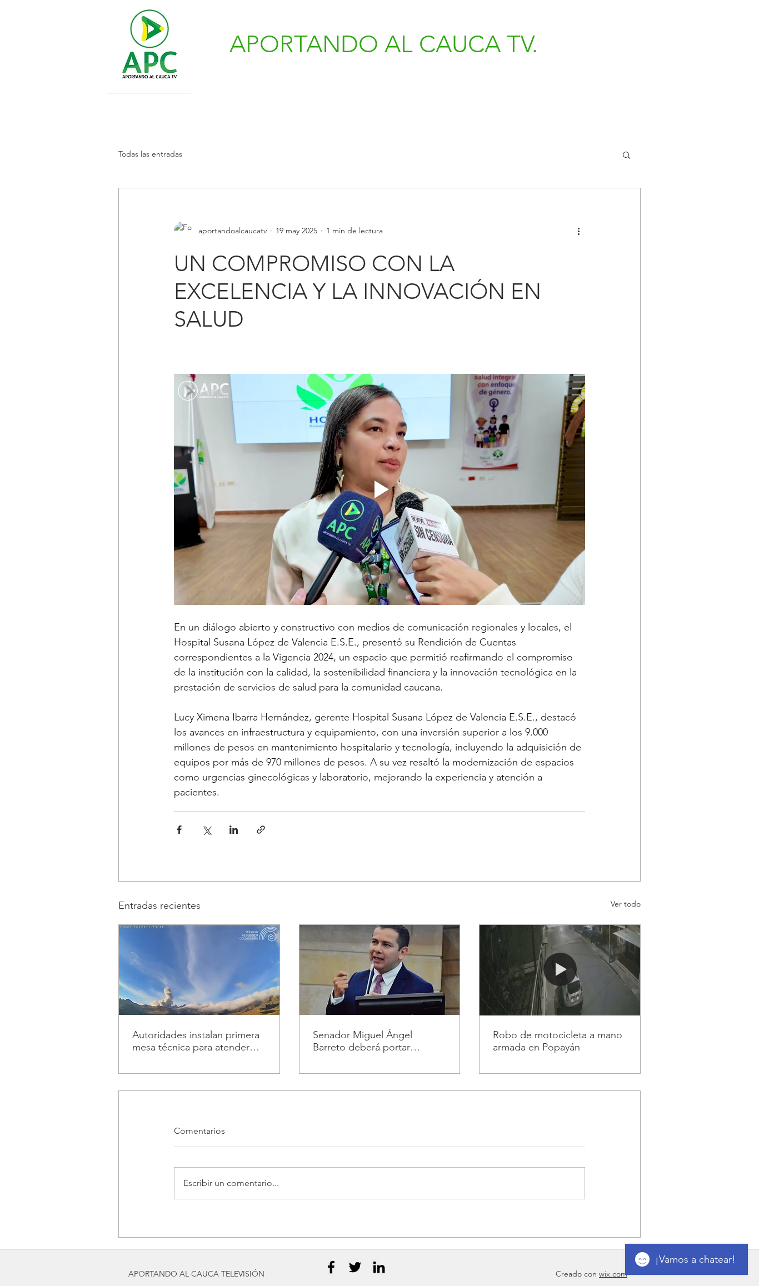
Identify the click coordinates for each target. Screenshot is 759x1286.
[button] (626, 154)
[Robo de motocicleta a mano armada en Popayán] (560, 970)
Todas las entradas (150, 154)
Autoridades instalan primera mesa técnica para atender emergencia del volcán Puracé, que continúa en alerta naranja (195, 1041)
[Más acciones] (578, 230)
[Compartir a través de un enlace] (261, 829)
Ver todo (626, 904)
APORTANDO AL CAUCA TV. (383, 44)
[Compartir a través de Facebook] (179, 829)
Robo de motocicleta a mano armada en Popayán (557, 1041)
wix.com (613, 1274)
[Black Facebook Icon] (331, 1267)
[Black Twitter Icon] (355, 1267)
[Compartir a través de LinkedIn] (233, 829)
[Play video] (379, 489)
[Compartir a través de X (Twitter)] (206, 829)
